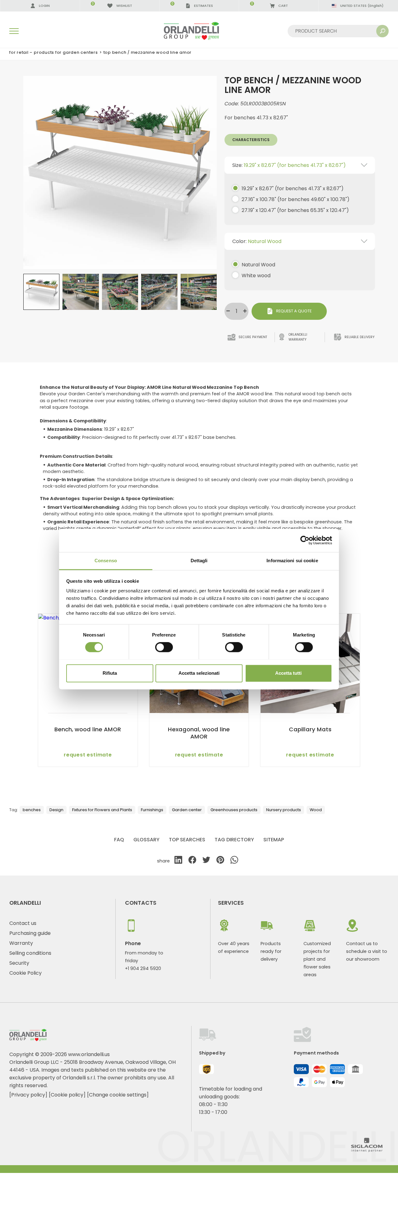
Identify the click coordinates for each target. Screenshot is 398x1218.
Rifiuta (110, 673)
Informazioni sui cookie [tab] (292, 560)
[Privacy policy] (28, 1094)
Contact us (22, 923)
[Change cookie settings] (118, 1094)
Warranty (21, 943)
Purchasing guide (30, 933)
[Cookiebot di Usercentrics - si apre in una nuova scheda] (305, 540)
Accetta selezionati (199, 673)
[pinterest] (220, 861)
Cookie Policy (25, 973)
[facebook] (192, 861)
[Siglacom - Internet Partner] (366, 1150)
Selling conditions (30, 953)
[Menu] (14, 31)
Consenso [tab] (106, 560)
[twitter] (206, 861)
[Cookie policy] (67, 1094)
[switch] (164, 647)
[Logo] (199, 31)
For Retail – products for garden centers (53, 52)
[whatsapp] (234, 861)
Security (19, 963)
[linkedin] (178, 861)
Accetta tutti (288, 673)
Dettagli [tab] (199, 560)
